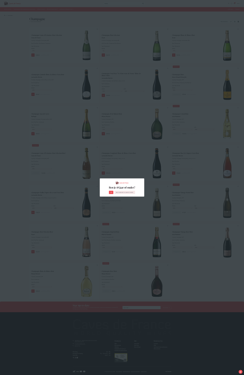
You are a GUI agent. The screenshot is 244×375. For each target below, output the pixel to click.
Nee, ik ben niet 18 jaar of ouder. (124, 192)
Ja (111, 192)
